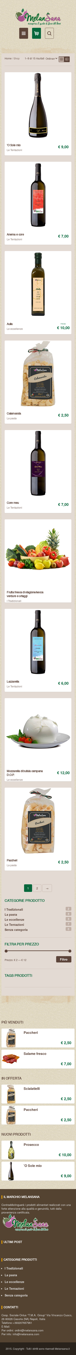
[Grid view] (61, 59)
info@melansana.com (26, 1334)
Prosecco (31, 1145)
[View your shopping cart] (36, 33)
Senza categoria (16, 929)
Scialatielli (32, 1089)
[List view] (67, 59)
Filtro (64, 959)
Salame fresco (35, 1054)
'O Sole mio (33, 1166)
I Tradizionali (14, 601)
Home (8, 58)
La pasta (12, 418)
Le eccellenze (15, 328)
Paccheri (31, 1033)
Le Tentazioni (14, 150)
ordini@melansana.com (29, 1330)
